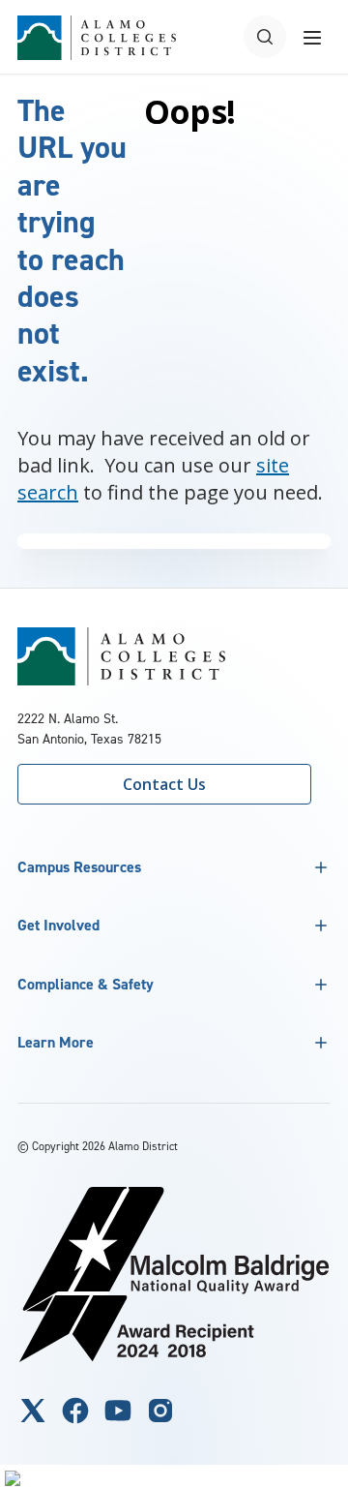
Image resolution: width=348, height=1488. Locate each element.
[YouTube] (117, 1410)
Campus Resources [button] (79, 867)
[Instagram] (160, 1410)
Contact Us (164, 784)
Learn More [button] (55, 1042)
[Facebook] (75, 1410)
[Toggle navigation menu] (312, 36)
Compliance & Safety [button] (85, 984)
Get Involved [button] (58, 925)
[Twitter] (32, 1410)
